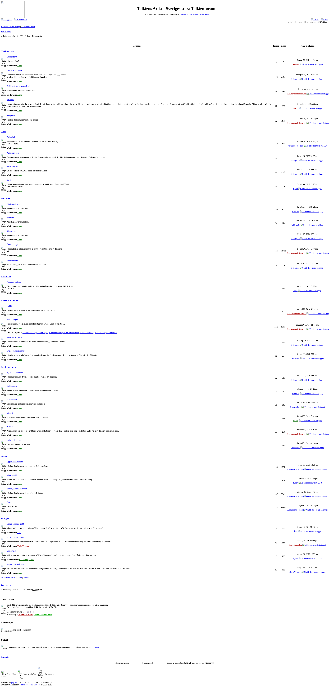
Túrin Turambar (23, 546)
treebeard (295, 393)
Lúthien (96, 647)
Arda (3, 132)
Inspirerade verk (8, 367)
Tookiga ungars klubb (15, 537)
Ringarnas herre (13, 204)
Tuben (295, 483)
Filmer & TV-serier (9, 300)
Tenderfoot (295, 358)
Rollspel (10, 426)
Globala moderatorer (43, 614)
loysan (295, 558)
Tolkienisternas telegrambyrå (18, 86)
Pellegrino (295, 79)
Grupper (5, 518)
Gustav (295, 108)
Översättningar (13, 244)
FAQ (316, 19)
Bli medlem (22, 19)
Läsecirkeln (11, 551)
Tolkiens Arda (7, 51)
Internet (10, 413)
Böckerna (5, 198)
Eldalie (295, 420)
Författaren (6, 276)
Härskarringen (12, 319)
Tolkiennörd (295, 225)
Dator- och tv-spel (14, 440)
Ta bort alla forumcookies (11, 578)
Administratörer (25, 614)
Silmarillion (11, 231)
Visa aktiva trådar (28, 26)
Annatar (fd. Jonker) (295, 469)
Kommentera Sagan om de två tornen (64, 332)
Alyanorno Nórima (295, 146)
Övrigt (9, 502)
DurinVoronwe (295, 572)
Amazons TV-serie (14, 337)
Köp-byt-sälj (12, 475)
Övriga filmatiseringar (15, 351)
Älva (19, 532)
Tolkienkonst (12, 386)
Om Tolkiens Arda (14, 70)
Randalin (295, 211)
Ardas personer (13, 153)
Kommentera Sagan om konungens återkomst (98, 332)
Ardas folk (11, 137)
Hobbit (9, 306)
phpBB (14, 682)
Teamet (26, 578)
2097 (295, 291)
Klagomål (11, 115)
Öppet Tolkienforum (15, 462)
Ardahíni (10, 100)
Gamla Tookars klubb (15, 524)
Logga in (8, 19)
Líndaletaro (23, 560)
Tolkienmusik (12, 399)
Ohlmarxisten (295, 407)
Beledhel (295, 64)
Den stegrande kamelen (296, 94)
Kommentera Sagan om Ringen (35, 332)
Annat (4, 456)
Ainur (19, 65)
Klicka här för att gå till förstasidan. (195, 15)
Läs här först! (12, 57)
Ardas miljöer (12, 166)
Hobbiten (10, 217)
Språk (9, 180)
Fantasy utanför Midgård (17, 489)
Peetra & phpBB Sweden (30, 685)
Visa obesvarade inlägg (10, 26)
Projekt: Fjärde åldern (15, 564)
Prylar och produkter (15, 372)
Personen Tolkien (14, 282)
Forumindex (6, 32)
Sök (326, 19)
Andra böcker (12, 260)
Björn (295, 189)
